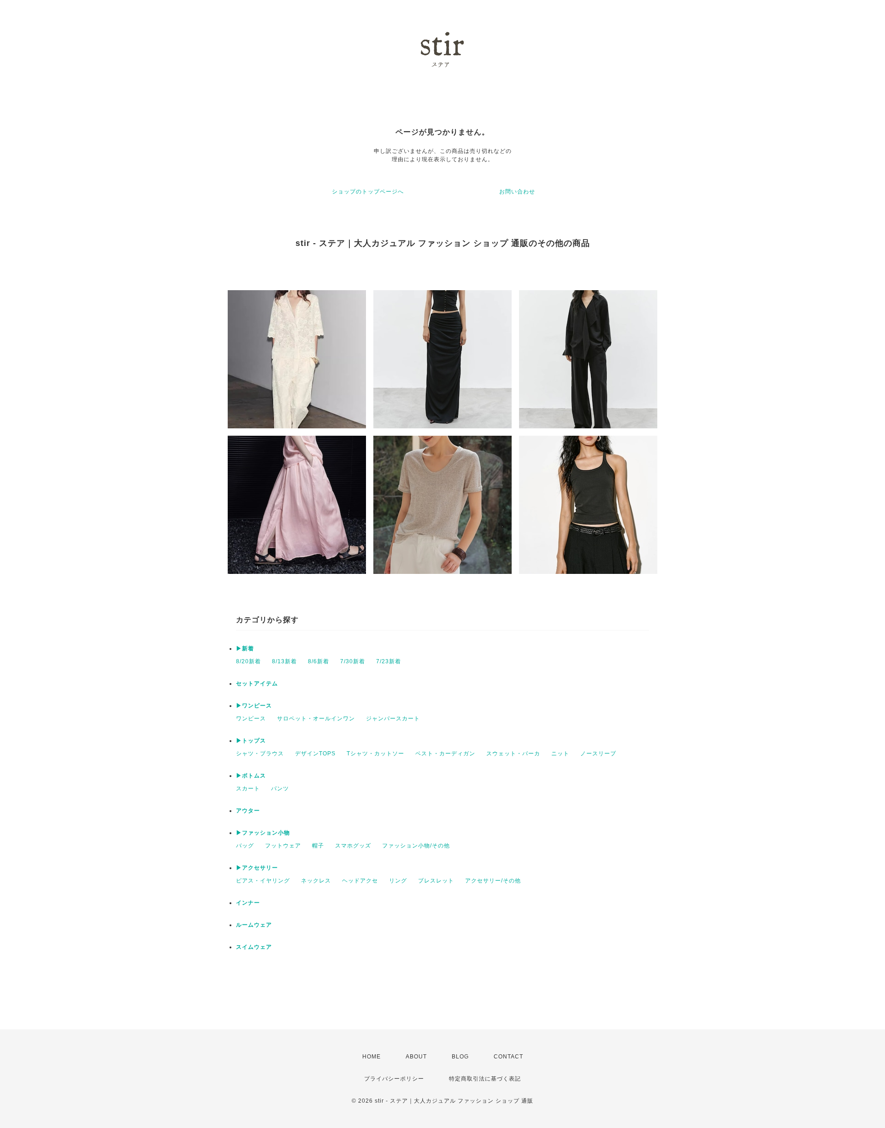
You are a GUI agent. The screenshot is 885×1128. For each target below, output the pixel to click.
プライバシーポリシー (394, 1078)
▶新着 (245, 648)
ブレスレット (436, 880)
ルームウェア (254, 925)
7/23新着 (388, 661)
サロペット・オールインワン (316, 718)
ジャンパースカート (393, 718)
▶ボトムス (251, 775)
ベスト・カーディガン (445, 753)
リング (398, 880)
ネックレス (316, 880)
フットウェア (283, 845)
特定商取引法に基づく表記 (485, 1078)
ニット (560, 753)
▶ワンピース (254, 705)
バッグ (245, 845)
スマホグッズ (353, 845)
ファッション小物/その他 (416, 845)
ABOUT (416, 1056)
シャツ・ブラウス (260, 753)
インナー (248, 903)
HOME (371, 1056)
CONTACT (508, 1056)
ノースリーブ (598, 753)
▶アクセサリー (257, 868)
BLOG (460, 1056)
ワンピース (251, 718)
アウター (248, 810)
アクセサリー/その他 (493, 880)
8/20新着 (248, 661)
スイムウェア (254, 947)
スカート (248, 788)
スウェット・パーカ (513, 753)
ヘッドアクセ (360, 880)
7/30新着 (352, 661)
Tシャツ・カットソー (375, 753)
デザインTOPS (315, 753)
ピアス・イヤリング (263, 880)
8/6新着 (318, 661)
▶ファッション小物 (263, 833)
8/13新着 (284, 661)
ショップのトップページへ (368, 191)
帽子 (318, 845)
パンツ (280, 788)
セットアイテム (257, 683)
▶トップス (251, 740)
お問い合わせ (517, 191)
